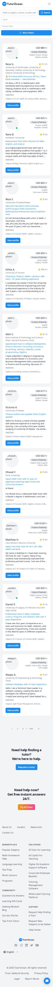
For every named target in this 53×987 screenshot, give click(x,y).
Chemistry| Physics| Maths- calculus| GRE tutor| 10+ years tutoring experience (25, 277)
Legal (17, 978)
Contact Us (7, 832)
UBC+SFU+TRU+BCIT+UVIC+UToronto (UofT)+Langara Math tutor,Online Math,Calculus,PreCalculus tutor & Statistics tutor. (25, 210)
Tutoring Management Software (36, 885)
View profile (13, 105)
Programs (7, 880)
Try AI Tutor (26, 807)
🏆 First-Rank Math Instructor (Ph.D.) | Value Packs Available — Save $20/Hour (26, 77)
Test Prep (7, 869)
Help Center (35, 929)
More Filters (28, 32)
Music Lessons (9, 875)
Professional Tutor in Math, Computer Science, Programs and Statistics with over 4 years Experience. (26, 617)
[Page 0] (39, 728)
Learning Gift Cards (12, 901)
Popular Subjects (11, 849)
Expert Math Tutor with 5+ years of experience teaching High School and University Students (23, 482)
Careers (21, 827)
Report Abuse (32, 978)
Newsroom (36, 827)
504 (31, 728)
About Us (7, 827)
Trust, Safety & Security (17, 973)
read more (10, 95)
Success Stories (10, 915)
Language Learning (12, 864)
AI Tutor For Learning (39, 849)
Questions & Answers (13, 895)
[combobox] (19, 12)
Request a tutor (26, 767)
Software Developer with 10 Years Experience (26, 684)
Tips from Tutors (10, 920)
